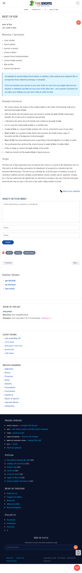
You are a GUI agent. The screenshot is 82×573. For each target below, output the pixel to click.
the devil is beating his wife (18, 460)
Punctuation (10, 391)
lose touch (10, 288)
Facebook (11, 520)
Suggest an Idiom (14, 497)
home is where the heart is (18, 481)
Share (78, 554)
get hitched (10, 280)
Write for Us (12, 493)
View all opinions (14, 447)
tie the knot (10, 284)
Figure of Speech (12, 398)
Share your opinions (71, 191)
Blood (9, 253)
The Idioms (61, 558)
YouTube (10, 527)
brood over (9, 349)
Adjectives (9, 369)
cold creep (9, 353)
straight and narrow (29, 425)
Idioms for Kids (13, 504)
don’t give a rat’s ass (13, 345)
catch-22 (10, 470)
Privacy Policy (11, 561)
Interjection (9, 406)
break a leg (12, 467)
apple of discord (14, 477)
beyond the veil (34, 440)
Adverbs (8, 383)
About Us (9, 558)
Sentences (9, 395)
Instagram (11, 523)
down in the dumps (30, 436)
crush (14, 444)
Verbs (7, 380)
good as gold (18, 433)
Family (18, 253)
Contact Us (20, 558)
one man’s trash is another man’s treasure (30, 429)
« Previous (8, 263)
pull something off (12, 338)
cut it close (9, 342)
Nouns (7, 372)
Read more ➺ (46, 318)
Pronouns (9, 376)
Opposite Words (11, 402)
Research (11, 500)
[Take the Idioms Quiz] (77, 568)
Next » (75, 263)
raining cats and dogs (16, 463)
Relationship (29, 253)
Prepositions (10, 387)
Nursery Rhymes (14, 507)
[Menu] (4, 3)
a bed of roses (13, 474)
